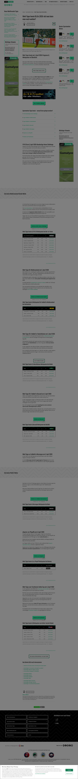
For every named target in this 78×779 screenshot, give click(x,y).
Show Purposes (69, 773)
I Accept (69, 770)
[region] (39, 772)
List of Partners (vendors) (40, 773)
